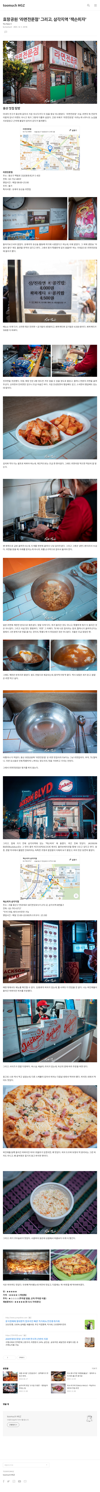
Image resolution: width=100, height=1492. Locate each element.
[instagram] (14, 1481)
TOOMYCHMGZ (8, 1471)
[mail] (25, 1481)
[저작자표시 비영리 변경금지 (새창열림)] (29, 1358)
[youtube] (19, 1481)
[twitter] (8, 1481)
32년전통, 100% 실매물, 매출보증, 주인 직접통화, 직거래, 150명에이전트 (35, 1324)
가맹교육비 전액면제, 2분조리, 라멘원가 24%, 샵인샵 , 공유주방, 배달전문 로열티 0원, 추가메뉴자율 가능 (41, 1343)
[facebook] (3, 1481)
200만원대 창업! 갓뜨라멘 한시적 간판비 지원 (26, 1338)
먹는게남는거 (7, 24)
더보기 (94, 1368)
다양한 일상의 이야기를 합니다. (18, 1419)
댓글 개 (6, 1404)
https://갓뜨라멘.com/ (13, 1335)
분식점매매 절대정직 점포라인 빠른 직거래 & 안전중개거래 (32, 1321)
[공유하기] (10, 1357)
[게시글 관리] (13, 1357)
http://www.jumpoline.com (16, 1318)
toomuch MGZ (14, 5)
